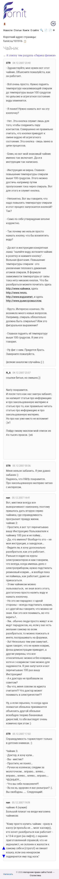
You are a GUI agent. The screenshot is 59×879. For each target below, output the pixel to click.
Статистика (35, 875)
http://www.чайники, (18, 288)
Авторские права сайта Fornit (37, 872)
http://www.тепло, (16, 292)
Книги (26, 30)
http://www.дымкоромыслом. (24, 300)
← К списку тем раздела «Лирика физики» (29, 55)
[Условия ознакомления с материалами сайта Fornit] (53, 24)
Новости (7, 30)
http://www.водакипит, (19, 296)
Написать (8, 874)
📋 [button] (25, 41)
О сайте (34, 30)
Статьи (17, 30)
